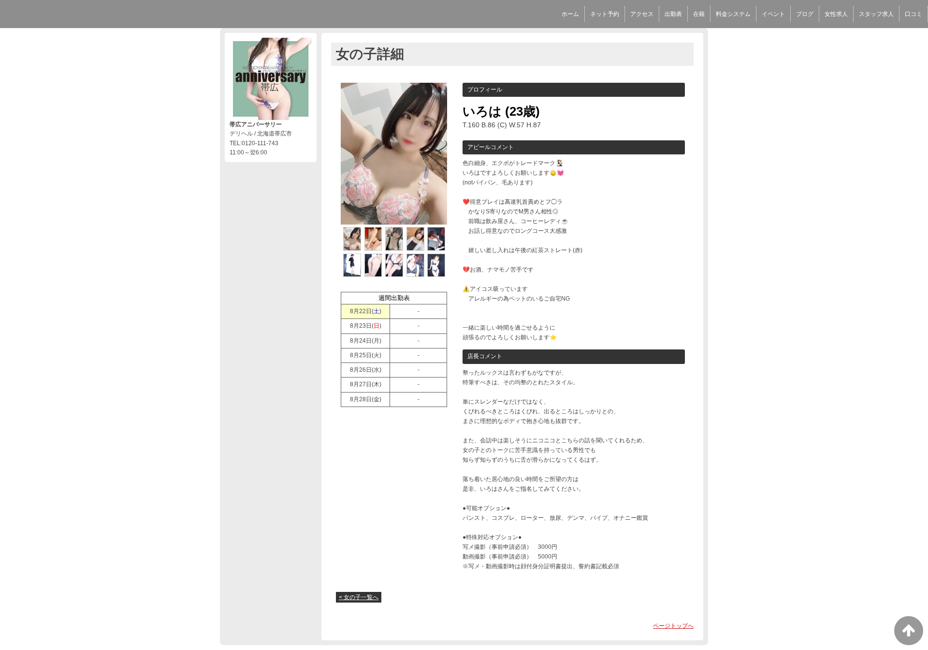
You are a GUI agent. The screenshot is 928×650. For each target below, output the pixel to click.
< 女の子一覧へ (358, 597)
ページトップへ (673, 625)
